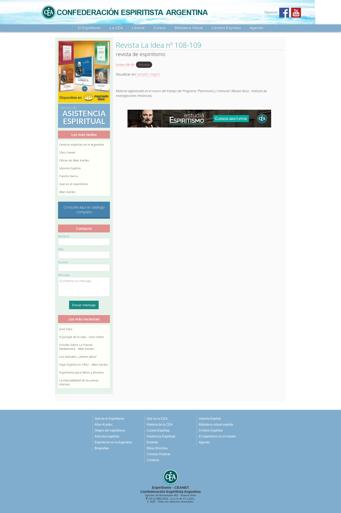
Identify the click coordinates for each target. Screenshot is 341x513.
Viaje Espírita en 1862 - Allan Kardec (83, 364)
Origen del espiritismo (110, 430)
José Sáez (65, 329)
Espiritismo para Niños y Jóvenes (81, 372)
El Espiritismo (89, 28)
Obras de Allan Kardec (74, 160)
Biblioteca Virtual (189, 28)
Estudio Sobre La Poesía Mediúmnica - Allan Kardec (77, 347)
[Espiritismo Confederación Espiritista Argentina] (125, 20)
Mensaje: (64, 275)
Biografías (102, 448)
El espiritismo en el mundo (217, 436)
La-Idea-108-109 (125, 64)
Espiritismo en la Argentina (113, 442)
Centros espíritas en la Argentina (81, 144)
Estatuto (152, 442)
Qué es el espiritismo (73, 184)
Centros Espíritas (226, 28)
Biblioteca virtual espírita (216, 424)
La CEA (116, 28)
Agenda (256, 28)
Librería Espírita (70, 168)
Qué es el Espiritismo (109, 418)
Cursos (160, 28)
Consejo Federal (158, 454)
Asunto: (63, 262)
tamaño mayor (148, 74)
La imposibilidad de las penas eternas (79, 382)
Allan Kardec (67, 192)
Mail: (61, 249)
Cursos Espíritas (158, 430)
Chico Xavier (67, 152)
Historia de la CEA (160, 424)
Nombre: (64, 236)
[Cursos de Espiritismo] (199, 118)
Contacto (153, 460)
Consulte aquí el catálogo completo (84, 209)
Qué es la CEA (157, 418)
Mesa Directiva (157, 448)
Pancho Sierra (68, 176)
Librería (138, 28)
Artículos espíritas (107, 436)
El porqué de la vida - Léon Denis (81, 337)
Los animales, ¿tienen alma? (78, 357)
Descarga (144, 64)
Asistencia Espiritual (161, 436)
